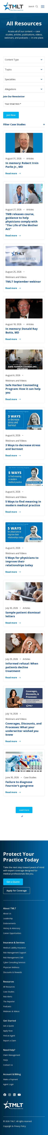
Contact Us (8, 1065)
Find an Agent (9, 1035)
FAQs (5, 1060)
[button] (24, 59)
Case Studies (8, 991)
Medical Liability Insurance (14, 947)
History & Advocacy (11, 928)
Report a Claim (9, 1040)
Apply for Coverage (17, 890)
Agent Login (8, 1084)
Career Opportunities (12, 933)
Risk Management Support (14, 952)
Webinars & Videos (11, 1011)
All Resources (9, 986)
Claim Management (11, 1055)
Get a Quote (13, 881)
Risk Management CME (13, 957)
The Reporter (9, 1001)
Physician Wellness (11, 967)
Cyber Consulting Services (14, 962)
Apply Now (8, 1030)
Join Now (11, 115)
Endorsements (9, 923)
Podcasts (7, 1006)
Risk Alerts (7, 996)
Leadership (8, 918)
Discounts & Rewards (12, 972)
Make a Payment (10, 1079)
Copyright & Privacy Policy (14, 1126)
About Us (7, 913)
